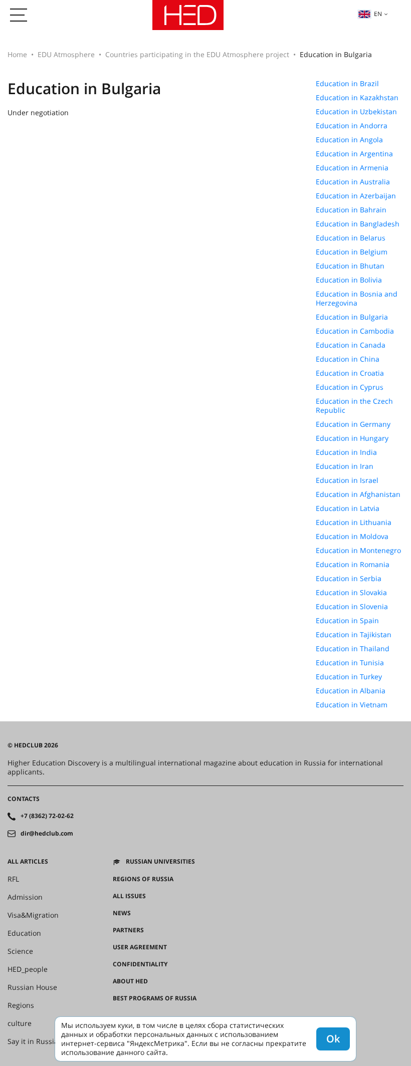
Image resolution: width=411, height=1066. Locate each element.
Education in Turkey (349, 676)
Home (17, 54)
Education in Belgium (351, 251)
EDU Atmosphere (66, 54)
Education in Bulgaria (352, 317)
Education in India (346, 452)
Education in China (347, 359)
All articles (28, 862)
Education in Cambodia (355, 331)
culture (20, 1023)
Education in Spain (347, 620)
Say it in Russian (35, 1041)
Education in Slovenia (352, 606)
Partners (128, 930)
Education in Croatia (350, 373)
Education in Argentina (354, 153)
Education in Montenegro (358, 550)
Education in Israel (347, 480)
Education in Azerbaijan (356, 195)
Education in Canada (350, 345)
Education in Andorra (351, 125)
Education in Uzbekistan (356, 111)
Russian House (32, 987)
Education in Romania (352, 564)
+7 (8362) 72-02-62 (47, 816)
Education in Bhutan (350, 266)
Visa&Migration (33, 915)
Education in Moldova (352, 536)
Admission (25, 897)
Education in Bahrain (351, 209)
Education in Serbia (348, 578)
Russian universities (160, 862)
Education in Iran (344, 466)
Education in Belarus (350, 237)
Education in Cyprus (349, 387)
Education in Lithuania (353, 522)
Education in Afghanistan (358, 494)
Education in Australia (353, 181)
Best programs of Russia (154, 998)
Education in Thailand (352, 648)
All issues (129, 896)
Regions (21, 1005)
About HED (130, 981)
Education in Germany (353, 424)
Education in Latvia (347, 508)
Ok (333, 1038)
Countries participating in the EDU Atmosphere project (197, 54)
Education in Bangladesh (357, 223)
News (122, 913)
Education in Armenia (352, 167)
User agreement (140, 947)
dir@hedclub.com (47, 834)
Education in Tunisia (350, 662)
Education (24, 933)
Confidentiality (140, 964)
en (378, 14)
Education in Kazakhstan (357, 97)
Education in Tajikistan (353, 634)
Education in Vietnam (351, 704)
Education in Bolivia (349, 280)
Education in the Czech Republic (354, 406)
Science (20, 951)
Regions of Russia (143, 879)
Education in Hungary (352, 438)
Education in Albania (350, 690)
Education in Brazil (347, 83)
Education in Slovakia (351, 592)
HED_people (28, 969)
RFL (13, 879)
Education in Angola (349, 139)
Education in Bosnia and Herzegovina (356, 299)
